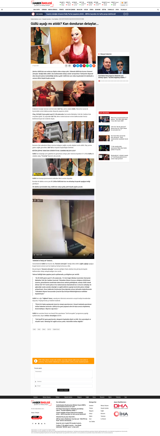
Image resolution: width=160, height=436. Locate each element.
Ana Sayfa (36, 9)
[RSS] (44, 423)
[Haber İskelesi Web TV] (36, 419)
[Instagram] (38, 423)
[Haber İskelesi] (41, 403)
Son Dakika (55, 19)
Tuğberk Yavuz (56, 329)
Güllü (34, 329)
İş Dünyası (103, 419)
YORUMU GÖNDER (63, 390)
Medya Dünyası (52, 9)
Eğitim (104, 9)
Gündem (44, 9)
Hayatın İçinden (70, 9)
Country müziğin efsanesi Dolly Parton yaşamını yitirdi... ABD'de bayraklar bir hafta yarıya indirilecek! (81, 14)
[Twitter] (35, 423)
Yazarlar (124, 9)
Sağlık (86, 9)
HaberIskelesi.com (36, 19)
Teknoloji (111, 9)
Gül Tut (49, 329)
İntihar (44, 329)
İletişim (37, 412)
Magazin (79, 9)
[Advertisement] (23, 43)
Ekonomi (97, 9)
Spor (117, 9)
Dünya (91, 9)
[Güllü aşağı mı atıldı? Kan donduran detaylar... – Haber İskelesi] (41, 4)
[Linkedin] (41, 423)
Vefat (39, 329)
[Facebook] (32, 423)
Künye (32, 412)
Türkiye (61, 9)
